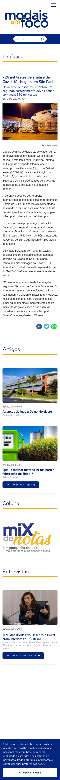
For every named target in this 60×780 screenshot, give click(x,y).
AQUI (41, 764)
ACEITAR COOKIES (30, 772)
